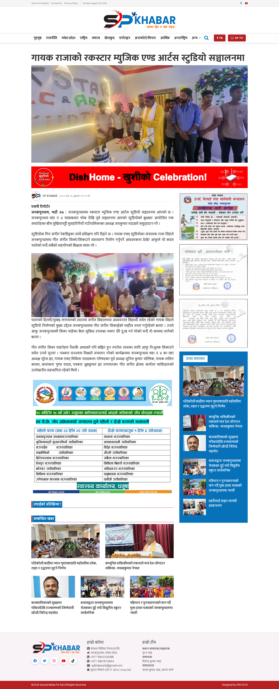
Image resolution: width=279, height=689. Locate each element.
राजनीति (51, 38)
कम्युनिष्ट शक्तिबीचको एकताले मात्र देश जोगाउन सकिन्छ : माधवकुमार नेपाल (135, 565)
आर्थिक (165, 38)
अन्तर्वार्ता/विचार (145, 38)
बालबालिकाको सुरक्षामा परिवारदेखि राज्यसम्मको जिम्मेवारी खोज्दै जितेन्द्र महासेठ (52, 608)
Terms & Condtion (40, 3)
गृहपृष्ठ (38, 38)
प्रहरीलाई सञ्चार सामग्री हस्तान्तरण (223, 503)
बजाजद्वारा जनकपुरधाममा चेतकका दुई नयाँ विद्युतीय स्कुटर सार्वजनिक (101, 608)
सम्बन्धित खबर (44, 519)
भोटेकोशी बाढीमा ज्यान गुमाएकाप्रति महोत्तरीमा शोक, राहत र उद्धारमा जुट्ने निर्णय (64, 565)
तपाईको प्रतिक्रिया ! (47, 504)
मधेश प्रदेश (68, 38)
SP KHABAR (50, 196)
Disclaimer (56, 3)
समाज (96, 38)
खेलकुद (109, 38)
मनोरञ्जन (124, 38)
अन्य (195, 38)
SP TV (238, 38)
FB (221, 38)
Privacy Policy (71, 3)
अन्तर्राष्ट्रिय (180, 38)
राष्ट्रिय (83, 38)
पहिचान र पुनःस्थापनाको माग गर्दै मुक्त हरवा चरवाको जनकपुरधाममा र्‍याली (151, 608)
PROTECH (242, 685)
